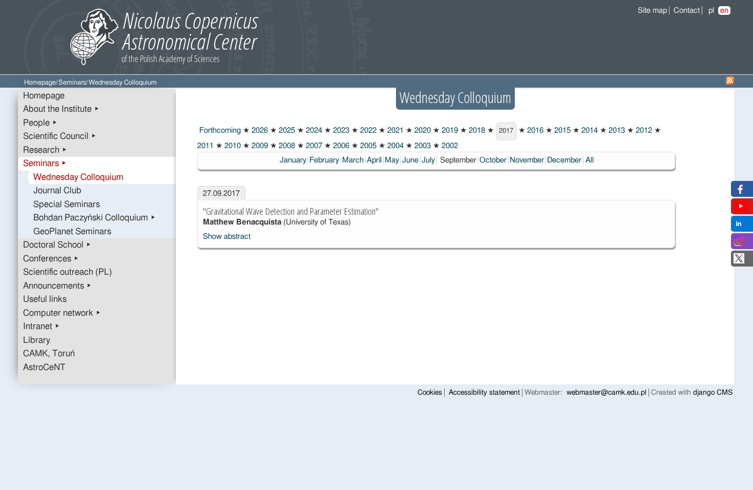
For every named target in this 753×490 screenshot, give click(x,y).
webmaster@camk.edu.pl (606, 392)
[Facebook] (739, 191)
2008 (286, 146)
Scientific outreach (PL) (67, 272)
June (410, 160)
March (353, 160)
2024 (313, 130)
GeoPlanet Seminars (72, 232)
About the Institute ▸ (61, 109)
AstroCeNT (44, 367)
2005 (367, 146)
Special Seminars (66, 204)
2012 (643, 130)
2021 (394, 130)
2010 (231, 146)
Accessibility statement (484, 392)
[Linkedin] (739, 226)
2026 (258, 130)
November (527, 160)
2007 (313, 146)
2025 (286, 130)
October (493, 160)
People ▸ (40, 123)
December (564, 160)
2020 (421, 130)
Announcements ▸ (57, 286)
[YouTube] (741, 209)
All (589, 160)
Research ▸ (45, 150)
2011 (205, 146)
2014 (588, 130)
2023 (340, 130)
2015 (561, 130)
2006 (340, 146)
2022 (367, 130)
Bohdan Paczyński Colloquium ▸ (94, 218)
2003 (421, 146)
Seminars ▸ (45, 163)
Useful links (45, 299)
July (428, 160)
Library (36, 340)
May (392, 160)
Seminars (72, 82)
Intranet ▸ (41, 326)
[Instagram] (739, 244)
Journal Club (57, 191)
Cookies (429, 392)
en (724, 10)
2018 (476, 130)
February (324, 160)
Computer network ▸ (62, 313)
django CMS (713, 392)
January (293, 160)
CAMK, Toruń (49, 354)
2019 (449, 130)
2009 (258, 146)
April (374, 160)
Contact (687, 10)
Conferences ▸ (51, 259)
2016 (534, 130)
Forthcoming (219, 130)
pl (711, 10)
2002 (449, 146)
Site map (652, 10)
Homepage (40, 82)
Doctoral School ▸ (57, 245)
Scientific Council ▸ (59, 136)
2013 (615, 130)
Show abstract (226, 236)
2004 (394, 146)
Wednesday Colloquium (78, 177)
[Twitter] (739, 261)
